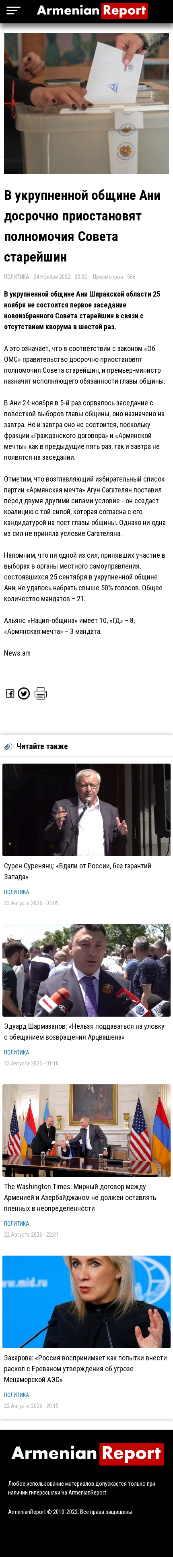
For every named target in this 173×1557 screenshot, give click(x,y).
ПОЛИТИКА (16, 892)
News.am (17, 653)
